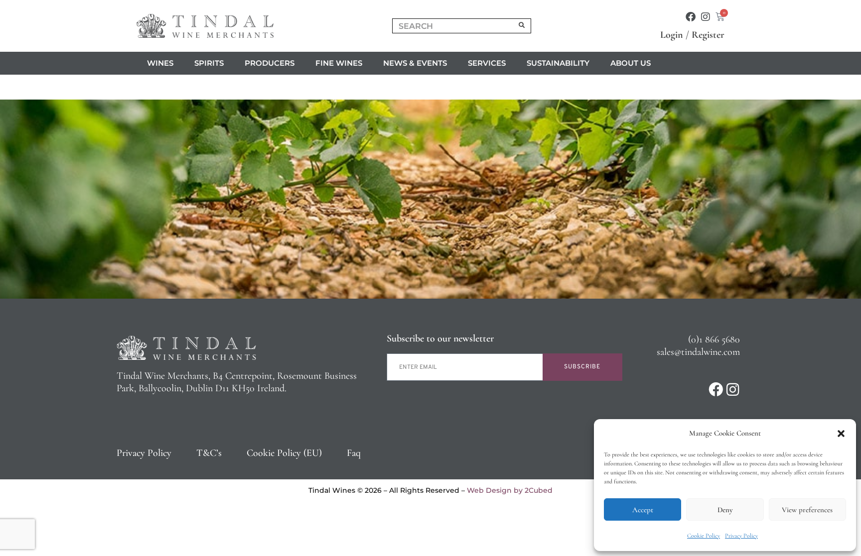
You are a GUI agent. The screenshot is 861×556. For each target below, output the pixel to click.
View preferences (807, 509)
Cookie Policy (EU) (284, 453)
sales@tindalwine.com (698, 352)
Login (671, 35)
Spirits (209, 63)
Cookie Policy (703, 535)
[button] (841, 434)
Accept (642, 509)
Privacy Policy (741, 535)
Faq (354, 453)
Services (487, 63)
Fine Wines (338, 63)
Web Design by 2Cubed (510, 490)
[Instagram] (706, 17)
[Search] (522, 26)
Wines (160, 63)
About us (630, 63)
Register (708, 35)
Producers (269, 63)
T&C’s (209, 453)
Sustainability (558, 63)
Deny (725, 509)
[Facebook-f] (691, 17)
